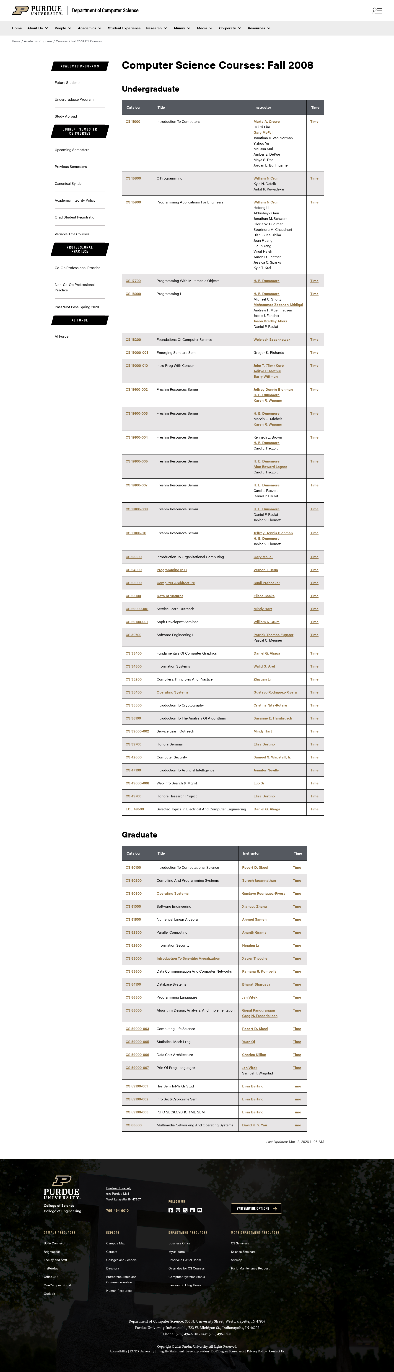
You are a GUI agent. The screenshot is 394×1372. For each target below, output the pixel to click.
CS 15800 (133, 178)
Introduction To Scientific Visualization (188, 958)
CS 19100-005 (137, 461)
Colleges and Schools (121, 1259)
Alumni (179, 28)
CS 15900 (133, 202)
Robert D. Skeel (255, 867)
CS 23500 (134, 556)
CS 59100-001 (137, 1086)
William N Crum (267, 178)
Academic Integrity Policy (75, 200)
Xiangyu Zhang (254, 906)
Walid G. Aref (264, 666)
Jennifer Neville (266, 770)
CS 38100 (133, 718)
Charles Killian (254, 1054)
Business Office (179, 1243)
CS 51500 (133, 919)
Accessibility (118, 1351)
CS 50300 (134, 893)
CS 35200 (134, 679)
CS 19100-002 (137, 389)
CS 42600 (134, 757)
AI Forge (80, 320)
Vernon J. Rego (266, 569)
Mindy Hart (263, 608)
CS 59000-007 (137, 1067)
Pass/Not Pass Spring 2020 (77, 306)
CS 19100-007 (137, 485)
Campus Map (115, 1243)
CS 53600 (134, 971)
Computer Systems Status (186, 1276)
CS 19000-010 (137, 365)
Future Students (67, 82)
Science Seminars (243, 1251)
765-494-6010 (117, 1210)
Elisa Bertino (264, 744)
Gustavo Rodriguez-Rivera (275, 692)
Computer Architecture (176, 582)
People (60, 28)
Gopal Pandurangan (258, 1010)
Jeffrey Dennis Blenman (273, 389)
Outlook (49, 1293)
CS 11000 (133, 121)
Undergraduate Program (74, 99)
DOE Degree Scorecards (228, 1351)
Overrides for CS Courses (186, 1268)
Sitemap (236, 1259)
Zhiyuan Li (262, 679)
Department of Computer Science (105, 10)
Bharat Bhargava (256, 984)
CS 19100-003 (137, 413)
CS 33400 (134, 653)
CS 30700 (133, 634)
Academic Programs (38, 41)
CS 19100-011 (136, 532)
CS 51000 (133, 906)
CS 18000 (133, 293)
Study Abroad (66, 116)
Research (154, 28)
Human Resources (119, 1290)
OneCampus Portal (57, 1285)
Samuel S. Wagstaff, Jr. (272, 757)
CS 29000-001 (137, 608)
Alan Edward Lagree (270, 466)
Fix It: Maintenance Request (250, 1268)
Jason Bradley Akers (270, 321)
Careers (111, 1251)
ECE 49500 (135, 809)
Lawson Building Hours (185, 1285)
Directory (112, 1268)
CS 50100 (133, 867)
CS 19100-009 (137, 508)
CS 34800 (134, 666)
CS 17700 (133, 280)
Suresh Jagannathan (259, 880)
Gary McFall (263, 132)
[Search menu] (376, 10)
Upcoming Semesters (72, 149)
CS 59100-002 (137, 1099)
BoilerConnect (54, 1243)
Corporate (227, 28)
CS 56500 (134, 997)
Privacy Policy (257, 1351)
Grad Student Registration (75, 217)
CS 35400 (134, 692)
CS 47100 (133, 770)
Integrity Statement (170, 1351)
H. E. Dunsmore (267, 280)
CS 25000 (134, 582)
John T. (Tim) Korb (269, 365)
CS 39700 (133, 744)
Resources (256, 28)
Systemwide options (253, 1208)
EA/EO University (142, 1351)
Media (202, 28)
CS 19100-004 (137, 437)
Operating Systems (173, 692)
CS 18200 (133, 339)
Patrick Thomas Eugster (273, 634)
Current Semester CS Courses (80, 131)
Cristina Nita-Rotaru (270, 705)
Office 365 (51, 1276)
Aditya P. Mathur (267, 370)
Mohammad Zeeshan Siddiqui (278, 304)
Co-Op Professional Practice (77, 267)
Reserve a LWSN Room (184, 1259)
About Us (35, 28)
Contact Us (276, 1351)
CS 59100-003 (137, 1112)
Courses (62, 41)
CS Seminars (240, 1243)
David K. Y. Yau (254, 1125)
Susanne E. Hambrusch (273, 718)
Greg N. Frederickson (259, 1015)
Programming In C (172, 569)
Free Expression (197, 1351)
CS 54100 (133, 984)
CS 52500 (134, 932)
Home (17, 28)
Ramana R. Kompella (259, 971)
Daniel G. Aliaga (267, 653)
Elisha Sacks (264, 595)
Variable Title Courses (72, 233)
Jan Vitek (249, 997)
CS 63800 (134, 1125)
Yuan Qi (248, 1041)
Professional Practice (80, 249)
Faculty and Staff (55, 1259)
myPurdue (51, 1268)
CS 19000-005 (137, 352)
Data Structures (170, 595)
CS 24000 (134, 569)
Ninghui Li (250, 945)
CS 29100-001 (137, 621)
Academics (87, 28)
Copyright (164, 1346)
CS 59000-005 (137, 1041)
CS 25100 (133, 595)
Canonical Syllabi (68, 183)
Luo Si (259, 783)
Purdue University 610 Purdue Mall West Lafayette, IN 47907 (123, 1193)
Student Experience (124, 28)
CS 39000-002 (137, 731)
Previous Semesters (71, 166)
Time (314, 121)
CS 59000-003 (137, 1028)
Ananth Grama (254, 932)
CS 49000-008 (137, 783)
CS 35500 (134, 705)
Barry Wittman (266, 376)
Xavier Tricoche (254, 958)
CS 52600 (134, 945)
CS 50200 (134, 880)
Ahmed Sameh (254, 919)
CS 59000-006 (137, 1054)
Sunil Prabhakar (267, 582)
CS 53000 (134, 958)
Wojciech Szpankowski (272, 339)
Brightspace (52, 1251)
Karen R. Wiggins (268, 400)
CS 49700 (133, 796)
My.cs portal (176, 1251)
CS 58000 (134, 1010)
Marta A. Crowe (267, 121)
